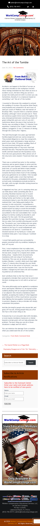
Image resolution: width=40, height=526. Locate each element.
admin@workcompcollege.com (21, 3)
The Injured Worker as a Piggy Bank (15, 345)
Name (6, 390)
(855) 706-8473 (15, 7)
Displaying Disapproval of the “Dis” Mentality (20, 349)
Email (6, 396)
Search (7, 355)
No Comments (18, 68)
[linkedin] (33, 6)
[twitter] (28, 6)
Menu (3, 25)
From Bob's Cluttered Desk (20, 336)
